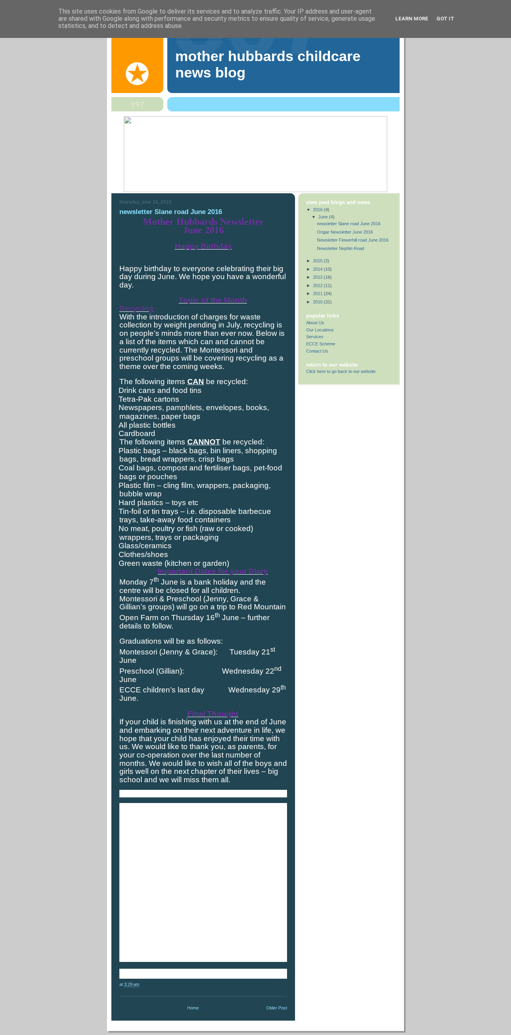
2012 (318, 285)
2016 (318, 209)
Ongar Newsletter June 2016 (345, 232)
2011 (318, 293)
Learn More (411, 19)
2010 (318, 301)
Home (193, 1007)
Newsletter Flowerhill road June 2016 (352, 240)
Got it (445, 19)
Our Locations (320, 329)
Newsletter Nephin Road (340, 248)
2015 (318, 260)
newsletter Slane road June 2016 (348, 223)
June (323, 216)
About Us (315, 322)
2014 (318, 269)
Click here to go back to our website (341, 371)
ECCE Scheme (320, 343)
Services (314, 336)
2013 (318, 277)
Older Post (276, 1007)
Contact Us (317, 351)
